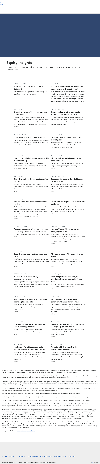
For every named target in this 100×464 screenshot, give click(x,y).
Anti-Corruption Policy (60, 456)
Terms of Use (71, 456)
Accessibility (12, 456)
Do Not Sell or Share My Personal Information (40, 456)
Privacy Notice (21, 456)
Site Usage (4, 456)
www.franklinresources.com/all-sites (26, 431)
